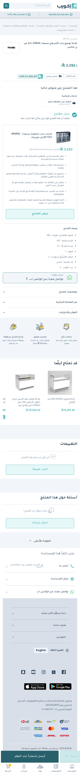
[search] (6, 6)
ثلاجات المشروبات (65, 30)
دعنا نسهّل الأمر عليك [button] (53, 613)
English (41, 650)
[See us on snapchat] (26, 673)
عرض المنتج (40, 213)
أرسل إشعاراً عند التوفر (30, 756)
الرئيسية (72, 771)
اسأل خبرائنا (40, 523)
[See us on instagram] (46, 673)
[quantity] (70, 757)
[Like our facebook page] (66, 673)
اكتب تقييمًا (40, 469)
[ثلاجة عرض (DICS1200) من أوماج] (60, 395)
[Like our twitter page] (56, 673)
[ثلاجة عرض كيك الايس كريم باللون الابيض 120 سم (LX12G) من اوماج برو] (25, 395)
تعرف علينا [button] (59, 625)
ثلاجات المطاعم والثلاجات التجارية (19, 26)
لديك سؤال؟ (57, 275)
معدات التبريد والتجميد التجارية (52, 26)
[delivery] (40, 326)
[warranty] (66, 326)
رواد (40, 771)
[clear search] (10, 6)
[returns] (13, 326)
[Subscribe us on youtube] (36, 673)
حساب (24, 771)
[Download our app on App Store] (35, 688)
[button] (40, 292)
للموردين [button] (61, 637)
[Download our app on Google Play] (60, 688)
